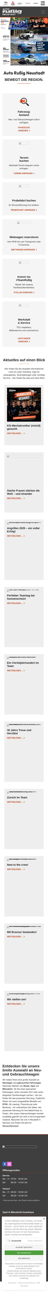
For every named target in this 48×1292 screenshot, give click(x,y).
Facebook (4, 1164)
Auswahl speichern (24, 1247)
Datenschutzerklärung (26, 1283)
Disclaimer (24, 1286)
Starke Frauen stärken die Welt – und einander (23, 492)
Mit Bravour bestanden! (22, 932)
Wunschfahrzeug (10, 1126)
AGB (38, 1283)
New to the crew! (17, 864)
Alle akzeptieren (24, 1253)
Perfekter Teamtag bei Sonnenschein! (21, 597)
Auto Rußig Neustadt (12, 11)
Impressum (12, 1283)
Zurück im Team (17, 797)
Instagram (9, 1164)
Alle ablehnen (24, 1258)
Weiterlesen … (15, 433)
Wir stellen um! (16, 999)
